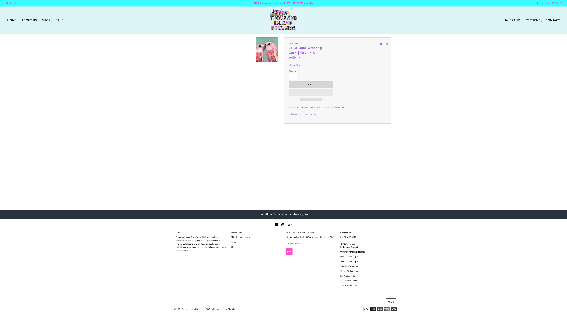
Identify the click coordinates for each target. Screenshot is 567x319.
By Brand (512, 20)
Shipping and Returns (240, 237)
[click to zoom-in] (250, 42)
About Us (29, 20)
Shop (46, 20)
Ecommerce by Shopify (224, 309)
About (233, 241)
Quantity (292, 71)
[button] (311, 92)
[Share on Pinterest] (387, 44)
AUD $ (391, 301)
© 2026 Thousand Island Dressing (189, 309)
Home (12, 20)
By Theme (533, 20)
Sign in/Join (544, 3)
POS (208, 309)
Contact (552, 20)
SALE (59, 20)
